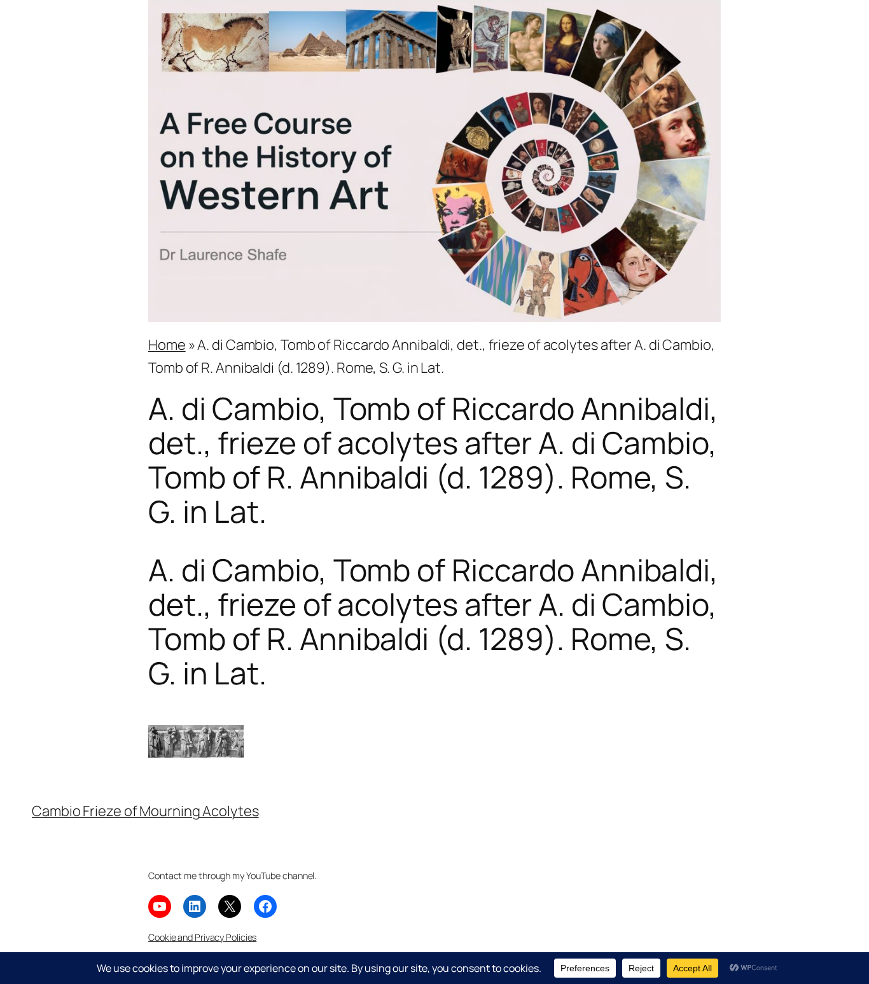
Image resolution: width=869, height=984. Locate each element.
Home (167, 344)
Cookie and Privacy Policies (202, 937)
